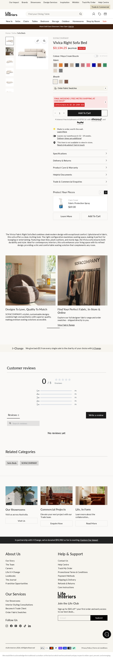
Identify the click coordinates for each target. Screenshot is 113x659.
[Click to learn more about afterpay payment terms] (96, 119)
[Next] (105, 192)
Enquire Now (56, 523)
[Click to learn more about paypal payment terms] (80, 123)
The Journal (11, 579)
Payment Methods (66, 576)
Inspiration (64, 2)
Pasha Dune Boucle (61, 81)
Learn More (66, 216)
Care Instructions (66, 587)
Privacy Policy (87, 648)
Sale (105, 21)
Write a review (96, 415)
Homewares (78, 21)
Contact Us (63, 560)
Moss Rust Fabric (99, 65)
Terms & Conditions (100, 648)
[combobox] (54, 14)
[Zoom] (44, 40)
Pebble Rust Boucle (66, 81)
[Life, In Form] (91, 495)
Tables (35, 21)
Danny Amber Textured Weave (61, 65)
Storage (55, 21)
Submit (99, 618)
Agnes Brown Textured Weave (55, 65)
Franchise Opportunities (17, 583)
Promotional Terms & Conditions (73, 572)
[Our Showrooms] (21, 495)
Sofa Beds (12, 463)
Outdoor (66, 21)
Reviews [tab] (13, 414)
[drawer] (80, 88)
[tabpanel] (56, 428)
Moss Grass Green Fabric (105, 65)
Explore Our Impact (89, 540)
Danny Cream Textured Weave (72, 65)
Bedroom (45, 21)
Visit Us (21, 520)
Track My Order (88, 2)
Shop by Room (93, 21)
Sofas (17, 21)
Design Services (50, 2)
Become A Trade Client (16, 608)
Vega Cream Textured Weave (55, 70)
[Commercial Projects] (56, 495)
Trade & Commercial (100, 7)
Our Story (10, 560)
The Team (10, 564)
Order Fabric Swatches (16, 612)
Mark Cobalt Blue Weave (94, 65)
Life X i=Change (13, 572)
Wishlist (75, 2)
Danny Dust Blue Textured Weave (77, 65)
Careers (9, 568)
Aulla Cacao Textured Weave (66, 65)
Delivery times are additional (69, 138)
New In (9, 21)
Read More (91, 523)
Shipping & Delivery (67, 579)
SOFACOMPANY (61, 38)
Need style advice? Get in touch (71, 145)
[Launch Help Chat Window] (106, 634)
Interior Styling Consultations (19, 604)
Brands (25, 2)
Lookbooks (11, 576)
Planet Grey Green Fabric (61, 70)
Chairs (26, 21)
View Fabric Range (66, 325)
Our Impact (14, 2)
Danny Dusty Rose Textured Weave (83, 65)
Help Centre (103, 2)
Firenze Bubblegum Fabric (88, 65)
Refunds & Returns (66, 583)
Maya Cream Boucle (55, 81)
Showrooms (36, 2)
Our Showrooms (13, 601)
